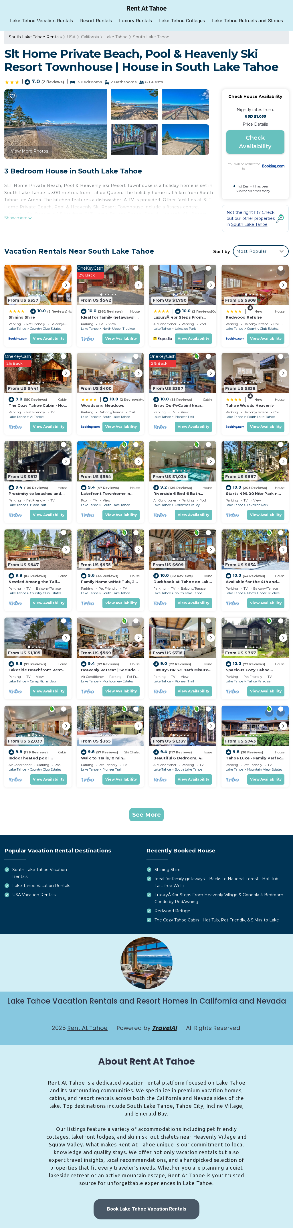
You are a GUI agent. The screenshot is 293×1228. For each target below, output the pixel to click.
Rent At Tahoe (87, 1028)
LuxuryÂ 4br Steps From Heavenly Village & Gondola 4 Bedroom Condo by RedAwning (219, 898)
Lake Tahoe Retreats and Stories (247, 20)
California (90, 37)
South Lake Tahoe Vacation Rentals (39, 873)
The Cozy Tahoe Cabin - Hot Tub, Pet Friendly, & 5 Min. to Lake (217, 920)
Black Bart (38, 505)
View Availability (48, 338)
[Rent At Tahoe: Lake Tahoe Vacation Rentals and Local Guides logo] (146, 8)
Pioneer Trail (184, 417)
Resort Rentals (96, 20)
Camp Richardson (43, 681)
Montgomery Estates (117, 681)
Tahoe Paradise (258, 681)
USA (71, 37)
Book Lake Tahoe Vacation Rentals (146, 1209)
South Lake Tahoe (151, 37)
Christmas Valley (187, 505)
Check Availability (255, 142)
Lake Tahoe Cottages (182, 20)
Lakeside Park (185, 329)
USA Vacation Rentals (34, 894)
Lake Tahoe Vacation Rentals (41, 20)
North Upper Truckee (118, 329)
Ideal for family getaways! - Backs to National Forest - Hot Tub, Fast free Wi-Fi (217, 882)
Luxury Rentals (135, 20)
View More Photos (29, 151)
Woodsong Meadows (102, 405)
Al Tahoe (36, 417)
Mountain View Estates (264, 769)
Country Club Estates (45, 329)
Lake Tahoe (116, 37)
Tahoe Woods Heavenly (250, 405)
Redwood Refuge (244, 317)
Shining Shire (22, 317)
